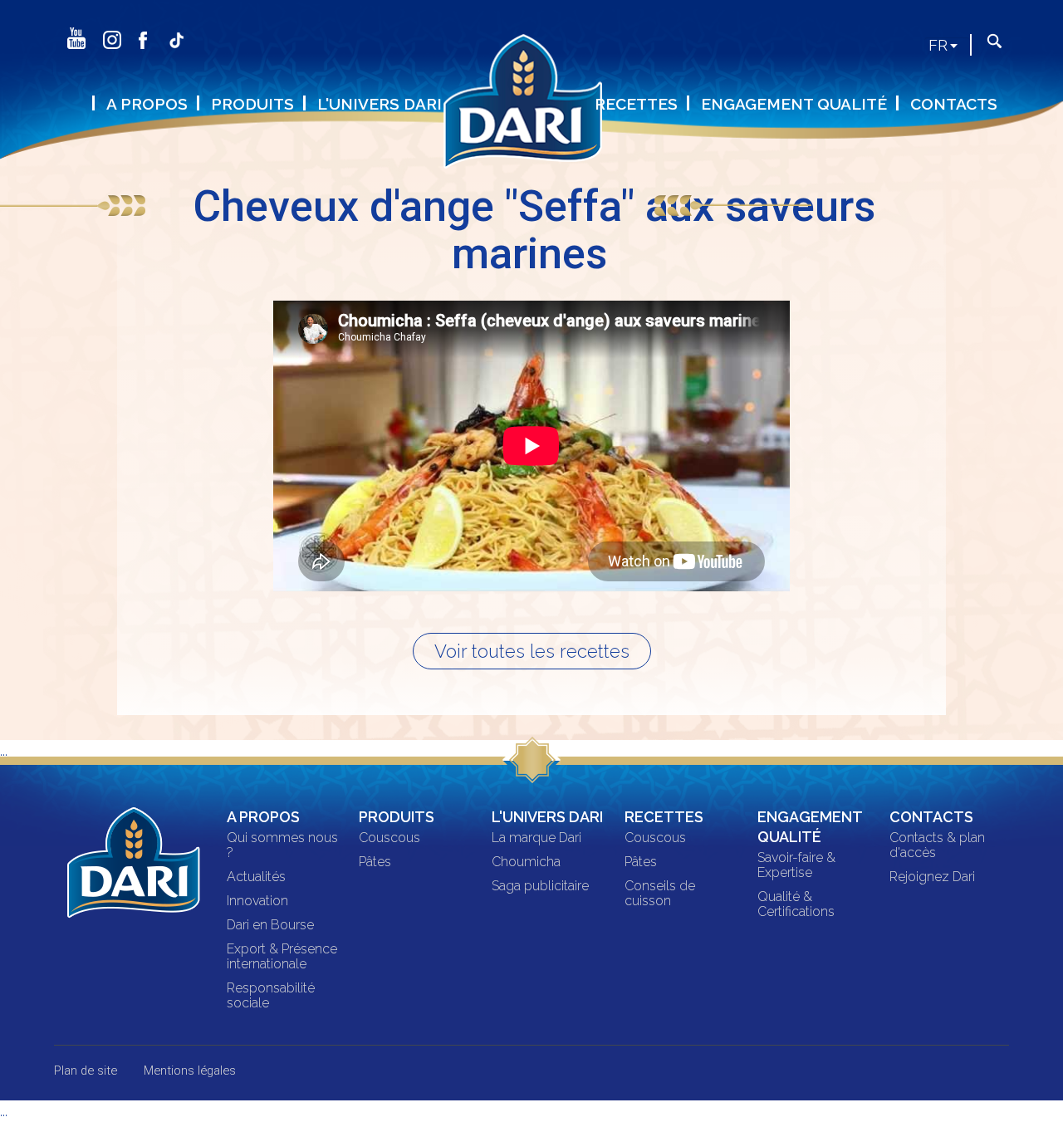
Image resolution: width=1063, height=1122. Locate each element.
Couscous (389, 837)
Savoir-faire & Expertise (796, 865)
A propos (147, 104)
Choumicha (526, 862)
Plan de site (85, 1070)
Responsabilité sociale (271, 996)
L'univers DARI (379, 104)
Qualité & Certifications (796, 904)
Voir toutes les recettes (531, 651)
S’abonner (205, 64)
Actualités (256, 877)
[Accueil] (531, 111)
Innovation (257, 901)
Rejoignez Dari (932, 877)
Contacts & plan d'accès (937, 845)
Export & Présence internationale (282, 957)
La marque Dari (536, 837)
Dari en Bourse (270, 925)
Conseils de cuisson (660, 894)
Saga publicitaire (540, 886)
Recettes (636, 104)
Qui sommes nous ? (282, 845)
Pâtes (375, 862)
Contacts (953, 104)
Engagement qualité (794, 104)
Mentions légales (190, 1070)
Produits (252, 104)
